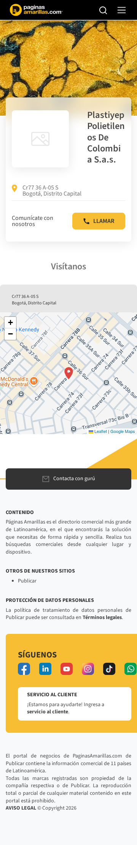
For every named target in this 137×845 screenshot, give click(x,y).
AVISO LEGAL (21, 808)
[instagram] (88, 669)
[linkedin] (45, 669)
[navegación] (121, 10)
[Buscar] (103, 10)
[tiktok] (109, 669)
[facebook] (24, 669)
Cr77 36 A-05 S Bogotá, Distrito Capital (51, 191)
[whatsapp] (130, 669)
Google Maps (122, 431)
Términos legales (102, 617)
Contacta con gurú (74, 478)
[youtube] (67, 669)
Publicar (27, 581)
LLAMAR (103, 221)
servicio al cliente (47, 712)
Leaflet (100, 431)
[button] (68, 373)
